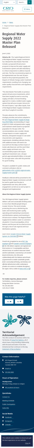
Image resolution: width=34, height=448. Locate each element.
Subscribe (5, 408)
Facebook (9, 417)
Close (27, 443)
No (18, 301)
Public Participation (8, 404)
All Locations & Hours (12, 387)
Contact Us (6, 397)
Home (4, 22)
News (11, 22)
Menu (28, 9)
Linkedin (9, 425)
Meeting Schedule (8, 401)
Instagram (9, 421)
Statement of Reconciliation (11, 349)
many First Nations (17, 340)
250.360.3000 (9, 372)
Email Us (8, 368)
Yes (8, 301)
